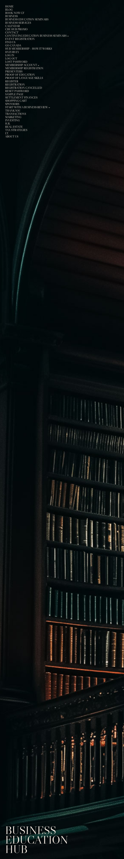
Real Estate (14, 127)
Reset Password (17, 91)
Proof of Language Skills (24, 78)
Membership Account (21, 65)
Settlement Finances (21, 97)
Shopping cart (16, 100)
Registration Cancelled (23, 88)
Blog (9, 9)
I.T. (7, 133)
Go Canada (13, 45)
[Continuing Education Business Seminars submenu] (68, 36)
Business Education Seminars (26, 19)
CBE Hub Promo (16, 29)
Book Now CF (14, 13)
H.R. (7, 123)
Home (9, 6)
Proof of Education (20, 74)
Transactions (15, 114)
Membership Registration (24, 68)
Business (11, 16)
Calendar (12, 26)
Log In (9, 55)
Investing (12, 120)
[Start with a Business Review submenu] (49, 107)
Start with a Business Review (26, 107)
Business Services (18, 23)
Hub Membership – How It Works (28, 48)
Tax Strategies (16, 130)
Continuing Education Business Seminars (36, 35)
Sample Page (14, 94)
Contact (11, 32)
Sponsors (12, 104)
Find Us (10, 42)
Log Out (11, 58)
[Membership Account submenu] (38, 65)
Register (11, 81)
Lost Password (16, 62)
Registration (15, 84)
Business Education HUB (36, 839)
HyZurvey (12, 52)
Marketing (13, 117)
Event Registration (20, 39)
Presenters (13, 71)
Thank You (13, 110)
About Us (11, 136)
